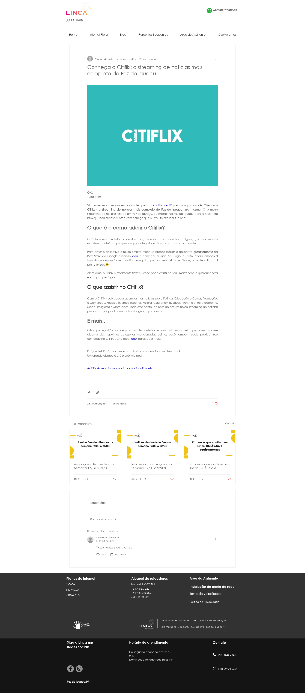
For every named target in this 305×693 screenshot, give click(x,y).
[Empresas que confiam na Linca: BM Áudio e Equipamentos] (209, 444)
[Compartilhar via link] (97, 392)
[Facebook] (70, 668)
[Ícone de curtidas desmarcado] (98, 555)
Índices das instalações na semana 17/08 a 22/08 (151, 466)
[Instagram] (79, 668)
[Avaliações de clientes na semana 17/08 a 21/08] (95, 444)
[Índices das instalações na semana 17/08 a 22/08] (152, 444)
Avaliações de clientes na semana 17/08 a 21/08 (94, 466)
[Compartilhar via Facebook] (89, 392)
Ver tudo (230, 423)
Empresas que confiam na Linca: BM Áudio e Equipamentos (209, 466)
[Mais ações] (216, 59)
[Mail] (209, 10)
